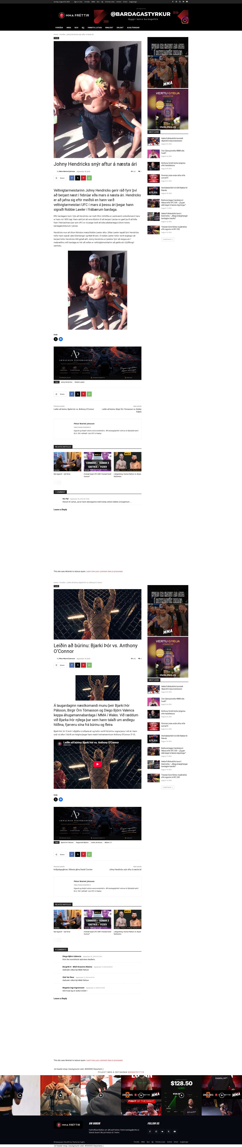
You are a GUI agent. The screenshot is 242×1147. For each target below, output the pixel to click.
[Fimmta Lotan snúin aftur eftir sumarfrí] (153, 178)
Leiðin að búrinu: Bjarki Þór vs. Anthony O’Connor (74, 409)
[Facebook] (172, 1)
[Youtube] (186, 1)
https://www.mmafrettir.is (82, 427)
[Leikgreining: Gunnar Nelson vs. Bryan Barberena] (127, 461)
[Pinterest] (83, 177)
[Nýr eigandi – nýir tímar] (67, 461)
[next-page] (59, 482)
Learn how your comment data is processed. (104, 571)
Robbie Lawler (80, 382)
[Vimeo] (183, 1)
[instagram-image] (20, 1095)
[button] (185, 28)
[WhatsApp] (89, 177)
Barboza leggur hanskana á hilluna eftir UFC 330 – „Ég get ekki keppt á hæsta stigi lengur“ (173, 202)
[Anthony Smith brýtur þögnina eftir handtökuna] (153, 166)
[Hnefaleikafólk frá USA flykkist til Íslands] (153, 191)
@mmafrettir (136, 1072)
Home (56, 34)
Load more (167, 239)
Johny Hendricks (66, 382)
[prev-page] (55, 482)
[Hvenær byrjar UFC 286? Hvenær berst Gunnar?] (97, 461)
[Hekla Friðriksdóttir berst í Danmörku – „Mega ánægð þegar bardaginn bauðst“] (153, 216)
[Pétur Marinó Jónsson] (55, 171)
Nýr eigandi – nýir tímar (62, 474)
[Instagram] (176, 1)
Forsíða (62, 34)
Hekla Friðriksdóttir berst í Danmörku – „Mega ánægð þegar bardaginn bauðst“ (174, 215)
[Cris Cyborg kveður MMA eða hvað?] (153, 154)
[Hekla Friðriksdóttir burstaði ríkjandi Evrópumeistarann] (153, 141)
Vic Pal (65, 499)
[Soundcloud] (162, 1131)
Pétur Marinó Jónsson (67, 171)
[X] (179, 1)
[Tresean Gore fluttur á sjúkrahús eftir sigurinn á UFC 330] (153, 230)
